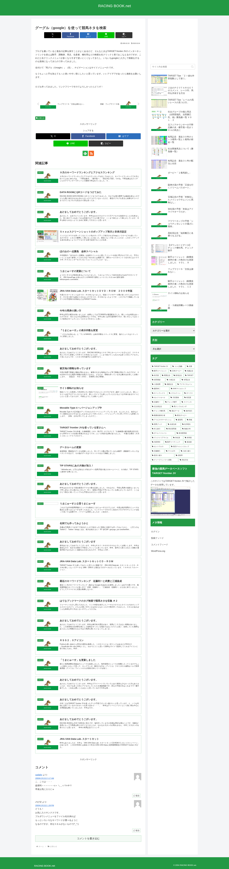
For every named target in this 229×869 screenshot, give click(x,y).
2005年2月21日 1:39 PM (44, 805)
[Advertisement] (173, 42)
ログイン (155, 531)
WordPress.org (158, 551)
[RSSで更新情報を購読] (91, 153)
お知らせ (41, 118)
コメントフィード (159, 544)
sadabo (38, 775)
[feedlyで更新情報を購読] (85, 153)
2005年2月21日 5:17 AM (44, 778)
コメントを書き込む (88, 838)
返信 (137, 796)
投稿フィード (157, 538)
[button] (123, 35)
